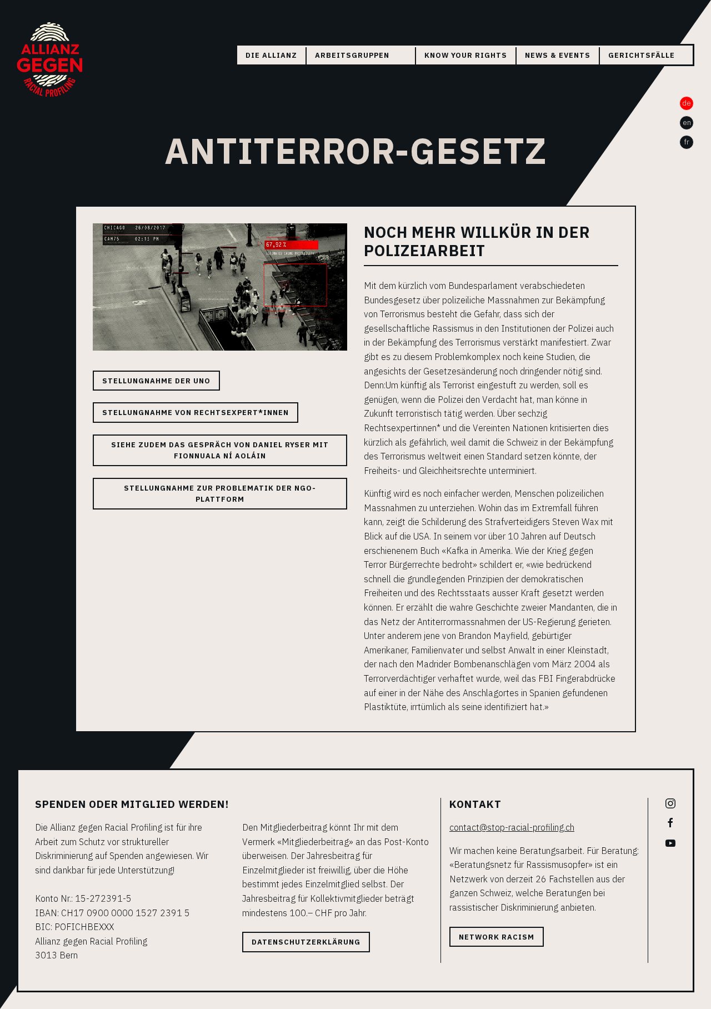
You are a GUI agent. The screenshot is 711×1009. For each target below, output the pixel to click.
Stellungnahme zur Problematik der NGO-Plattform (220, 493)
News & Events (557, 55)
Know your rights (465, 55)
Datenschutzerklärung (306, 942)
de (686, 103)
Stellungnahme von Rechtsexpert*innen (195, 412)
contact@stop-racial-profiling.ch (511, 827)
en (687, 122)
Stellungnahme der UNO (156, 381)
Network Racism (496, 937)
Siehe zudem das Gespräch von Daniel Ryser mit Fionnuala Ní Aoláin (220, 450)
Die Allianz (271, 55)
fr (686, 142)
